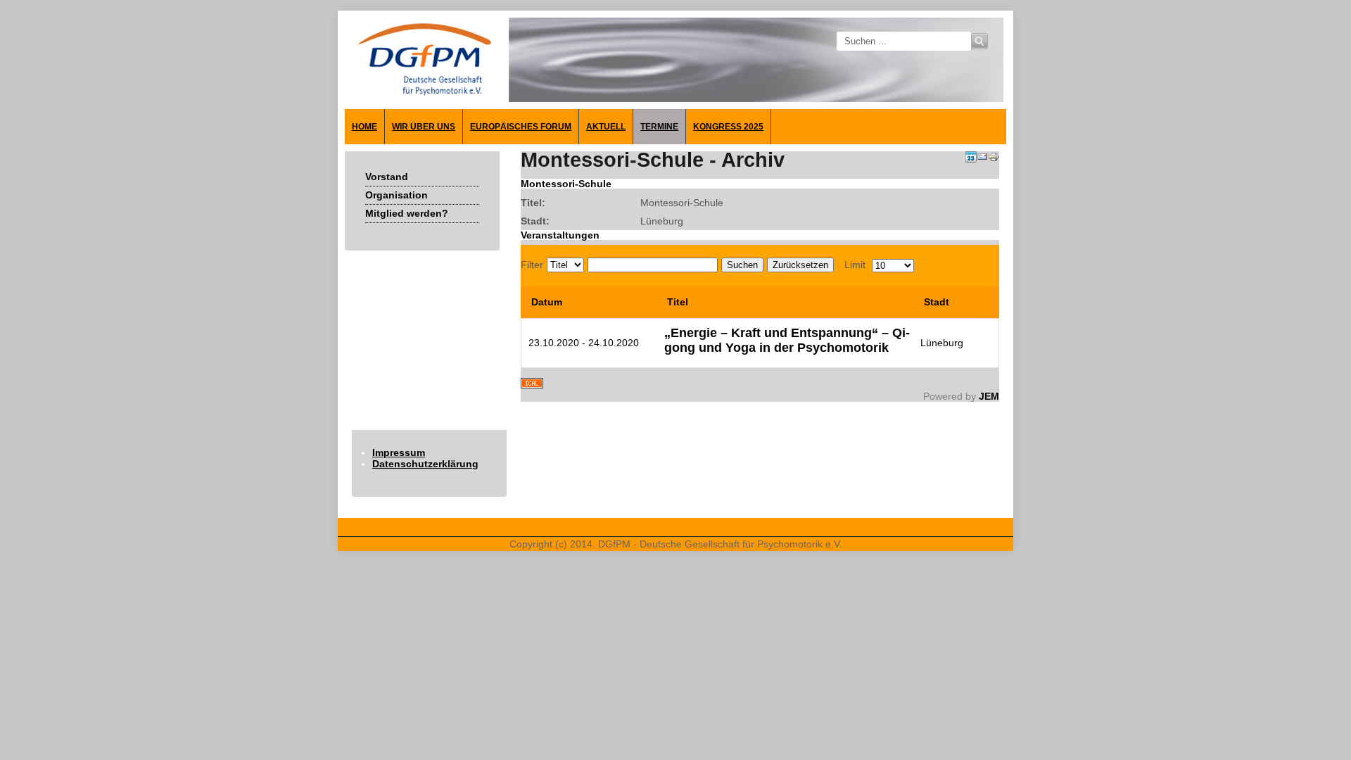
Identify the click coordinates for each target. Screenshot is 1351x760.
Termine (659, 127)
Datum (546, 302)
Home (364, 127)
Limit (854, 264)
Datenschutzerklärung (425, 463)
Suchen (742, 265)
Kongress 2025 (728, 127)
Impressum (398, 452)
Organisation (396, 195)
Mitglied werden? (406, 213)
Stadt (936, 302)
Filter (532, 264)
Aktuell (606, 127)
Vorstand (386, 176)
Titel (677, 302)
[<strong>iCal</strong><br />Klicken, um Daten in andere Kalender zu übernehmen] (532, 385)
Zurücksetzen (800, 265)
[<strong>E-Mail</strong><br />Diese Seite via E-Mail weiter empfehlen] (982, 159)
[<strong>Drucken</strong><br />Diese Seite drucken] (993, 159)
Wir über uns (423, 127)
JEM (989, 396)
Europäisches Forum (520, 127)
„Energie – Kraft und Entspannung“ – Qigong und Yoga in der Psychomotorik (787, 340)
